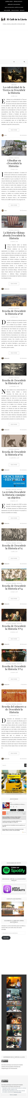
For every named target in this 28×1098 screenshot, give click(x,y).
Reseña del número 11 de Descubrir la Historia (14, 709)
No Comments (23, 135)
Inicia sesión (7, 10)
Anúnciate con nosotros (14, 4)
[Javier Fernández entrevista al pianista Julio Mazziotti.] (14, 982)
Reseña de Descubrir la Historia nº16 (14, 453)
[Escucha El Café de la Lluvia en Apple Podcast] (14, 889)
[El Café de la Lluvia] (14, 19)
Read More (14, 130)
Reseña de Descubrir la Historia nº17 (14, 382)
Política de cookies (17, 1092)
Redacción (6, 289)
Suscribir (5, 937)
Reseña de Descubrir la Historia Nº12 (14, 668)
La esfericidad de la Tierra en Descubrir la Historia (14, 89)
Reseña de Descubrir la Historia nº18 (14, 312)
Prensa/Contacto (18, 1)
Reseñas (14, 543)
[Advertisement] (14, 45)
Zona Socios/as (15, 10)
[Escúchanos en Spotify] (14, 870)
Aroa (5, 135)
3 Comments (24, 684)
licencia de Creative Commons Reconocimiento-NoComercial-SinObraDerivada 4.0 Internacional (12, 1086)
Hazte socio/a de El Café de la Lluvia (14, 7)
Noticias (14, 489)
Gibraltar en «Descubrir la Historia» (14, 163)
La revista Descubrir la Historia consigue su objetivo (14, 494)
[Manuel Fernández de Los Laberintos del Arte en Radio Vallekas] (14, 1030)
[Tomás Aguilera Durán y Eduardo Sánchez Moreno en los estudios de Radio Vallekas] (14, 1042)
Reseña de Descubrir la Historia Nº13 (14, 627)
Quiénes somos (9, 1)
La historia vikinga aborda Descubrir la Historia (14, 235)
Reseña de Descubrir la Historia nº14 (14, 587)
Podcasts (22, 10)
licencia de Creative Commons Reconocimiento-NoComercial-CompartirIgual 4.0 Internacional (12, 1066)
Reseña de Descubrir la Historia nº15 (14, 547)
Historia (11, 157)
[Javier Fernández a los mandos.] (14, 994)
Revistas (14, 84)
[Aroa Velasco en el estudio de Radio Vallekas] (14, 1006)
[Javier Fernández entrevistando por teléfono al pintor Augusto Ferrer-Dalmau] (14, 1018)
